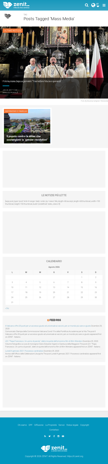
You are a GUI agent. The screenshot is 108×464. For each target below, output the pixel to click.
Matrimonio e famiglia (16, 111)
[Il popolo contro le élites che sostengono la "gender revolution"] (27, 126)
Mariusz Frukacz (10, 93)
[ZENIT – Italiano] (30, 5)
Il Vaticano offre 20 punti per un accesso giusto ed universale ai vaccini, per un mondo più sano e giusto (48, 326)
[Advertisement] (54, 169)
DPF (31, 425)
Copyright (84, 425)
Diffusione (38, 425)
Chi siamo (22, 425)
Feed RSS (55, 320)
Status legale (72, 425)
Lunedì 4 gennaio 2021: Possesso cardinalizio (24, 351)
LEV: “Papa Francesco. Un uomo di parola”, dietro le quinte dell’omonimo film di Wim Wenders (43, 341)
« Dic (7, 308)
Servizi (61, 425)
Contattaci (54, 430)
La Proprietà (51, 425)
